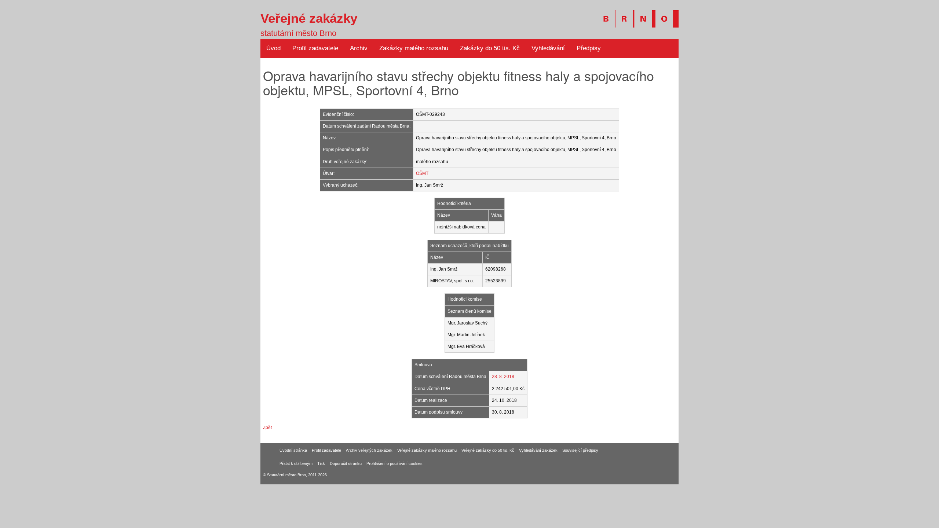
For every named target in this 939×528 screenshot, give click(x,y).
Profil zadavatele (315, 48)
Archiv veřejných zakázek (369, 450)
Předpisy (589, 48)
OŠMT (422, 173)
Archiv (359, 48)
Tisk (321, 463)
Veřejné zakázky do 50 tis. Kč (487, 450)
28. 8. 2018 (503, 376)
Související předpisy (580, 450)
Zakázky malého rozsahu (413, 48)
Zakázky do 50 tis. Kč (490, 48)
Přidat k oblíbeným (296, 463)
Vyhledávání (548, 48)
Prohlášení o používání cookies (394, 463)
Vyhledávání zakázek (538, 450)
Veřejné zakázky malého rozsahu (427, 450)
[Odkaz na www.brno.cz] (637, 14)
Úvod (273, 48)
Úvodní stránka (293, 450)
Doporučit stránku (346, 463)
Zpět (267, 427)
